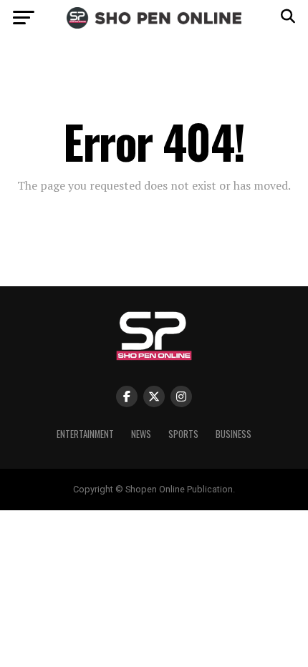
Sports (183, 434)
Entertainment (85, 434)
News (141, 434)
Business (233, 434)
